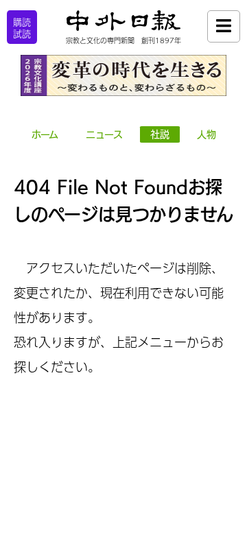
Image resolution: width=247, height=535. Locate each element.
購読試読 (22, 27)
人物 (206, 134)
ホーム (45, 134)
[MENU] (223, 26)
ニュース (104, 134)
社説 (159, 134)
